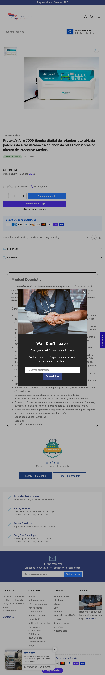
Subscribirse (52, 376)
